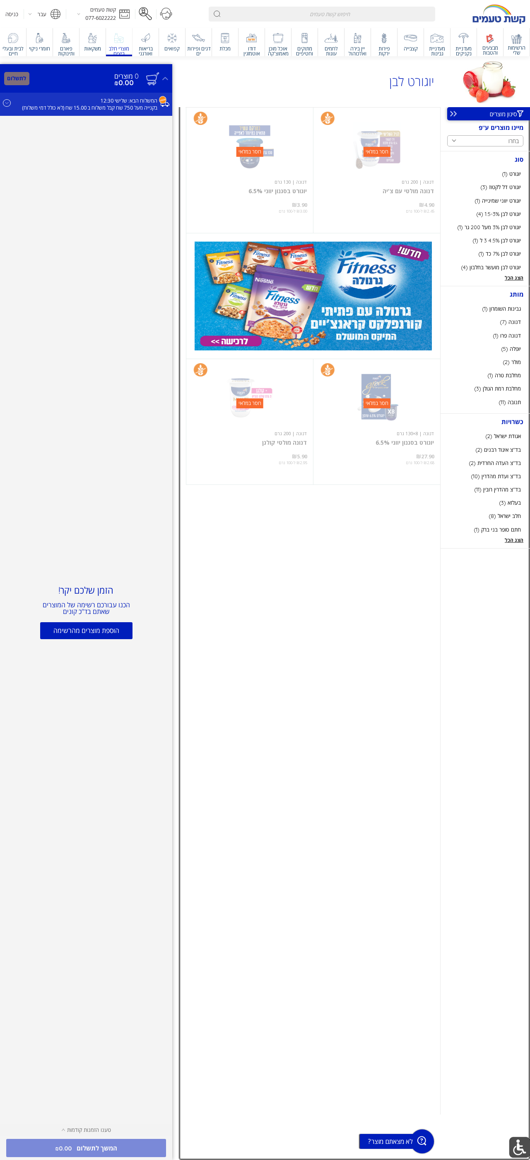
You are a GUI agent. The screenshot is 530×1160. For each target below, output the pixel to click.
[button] (100, 14)
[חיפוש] (217, 14)
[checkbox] (485, 174)
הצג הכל (514, 278)
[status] (126, 76)
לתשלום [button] (16, 78)
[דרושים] (145, 14)
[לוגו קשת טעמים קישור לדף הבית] (499, 14)
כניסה (11, 14)
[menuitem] (517, 42)
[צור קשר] (166, 14)
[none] (376, 170)
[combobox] (322, 14)
